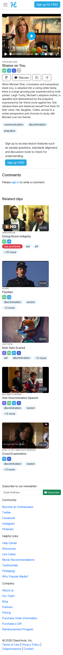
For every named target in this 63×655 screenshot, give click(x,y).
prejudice (9, 130)
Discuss (23, 77)
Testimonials (10, 565)
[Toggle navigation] (5, 4)
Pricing (6, 612)
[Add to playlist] (36, 77)
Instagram (8, 523)
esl (28, 246)
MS (4, 70)
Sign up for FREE (47, 4)
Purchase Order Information (19, 618)
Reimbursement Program (17, 629)
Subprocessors (11, 648)
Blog (5, 601)
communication (13, 124)
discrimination (37, 124)
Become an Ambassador (17, 507)
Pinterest (7, 529)
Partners (7, 607)
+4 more (9, 413)
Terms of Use (10, 644)
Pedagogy (8, 571)
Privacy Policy (31, 644)
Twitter (6, 512)
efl (36, 246)
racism (31, 302)
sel (6, 358)
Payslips (7, 292)
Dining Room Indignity (16, 236)
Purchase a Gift (12, 623)
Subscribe (53, 492)
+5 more (41, 358)
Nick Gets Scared (13, 347)
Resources (9, 548)
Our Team (8, 596)
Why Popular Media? (15, 576)
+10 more (10, 252)
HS (9, 70)
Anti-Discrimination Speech (20, 398)
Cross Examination (14, 453)
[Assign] (6, 77)
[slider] (17, 54)
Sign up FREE (15, 162)
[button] (47, 77)
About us (8, 590)
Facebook (8, 518)
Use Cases (9, 554)
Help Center (9, 543)
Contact (29, 648)
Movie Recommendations (18, 559)
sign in (15, 182)
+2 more (9, 308)
